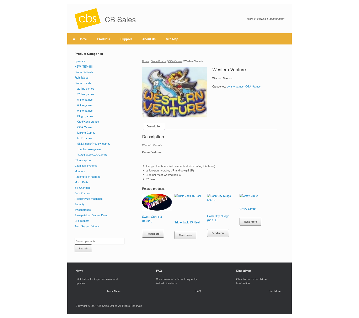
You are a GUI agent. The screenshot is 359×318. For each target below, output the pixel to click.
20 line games (235, 86)
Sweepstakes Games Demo (91, 215)
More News (114, 291)
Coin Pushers (83, 193)
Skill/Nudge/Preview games (93, 143)
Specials (80, 61)
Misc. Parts (82, 182)
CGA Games (175, 61)
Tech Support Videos (87, 226)
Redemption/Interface (87, 177)
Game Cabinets (84, 72)
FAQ (198, 291)
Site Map (172, 39)
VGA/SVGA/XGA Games (92, 155)
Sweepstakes (83, 210)
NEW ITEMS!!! (84, 66)
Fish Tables (82, 77)
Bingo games (85, 116)
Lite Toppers (82, 221)
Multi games (84, 138)
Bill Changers (83, 188)
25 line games (85, 94)
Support (126, 39)
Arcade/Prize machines (89, 199)
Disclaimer (275, 291)
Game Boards (158, 61)
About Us (149, 39)
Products (103, 39)
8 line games (85, 105)
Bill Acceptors (83, 160)
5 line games (85, 99)
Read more (153, 233)
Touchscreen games (89, 149)
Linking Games (86, 132)
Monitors (80, 171)
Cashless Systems (86, 166)
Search (83, 248)
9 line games (85, 110)
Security (80, 204)
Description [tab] (154, 126)
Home (83, 39)
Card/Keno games (88, 121)
